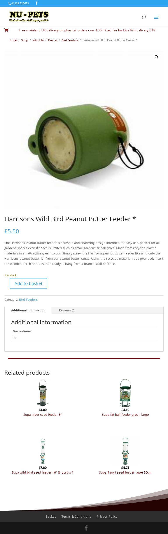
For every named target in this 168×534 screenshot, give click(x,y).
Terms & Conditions (76, 516)
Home (13, 40)
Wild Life (38, 40)
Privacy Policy (107, 516)
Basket (51, 516)
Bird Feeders (70, 40)
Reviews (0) (67, 310)
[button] (157, 57)
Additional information (28, 310)
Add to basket (28, 283)
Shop (24, 40)
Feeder (52, 40)
